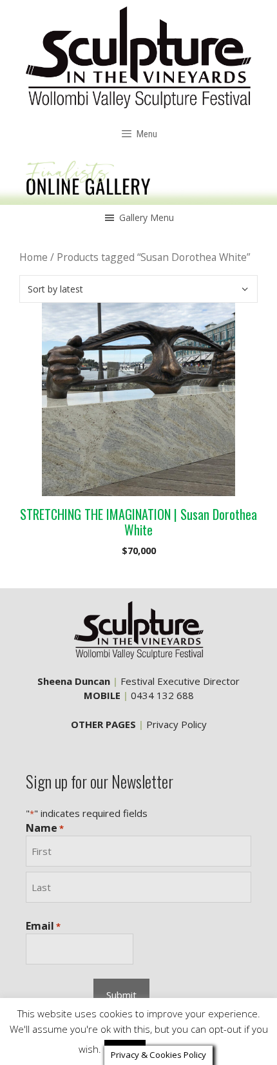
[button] (146, 218)
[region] (138, 179)
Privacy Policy (176, 724)
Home (33, 257)
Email (43, 926)
